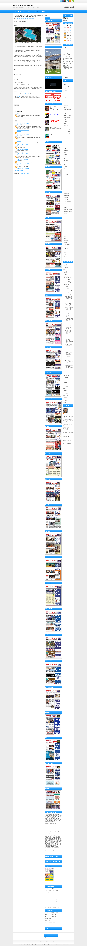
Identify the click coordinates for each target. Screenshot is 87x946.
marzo (66, 378)
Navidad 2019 (66, 187)
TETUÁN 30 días (48, 918)
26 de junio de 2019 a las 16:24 (23, 123)
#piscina (16, 95)
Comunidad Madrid (67, 109)
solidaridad (66, 232)
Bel (18, 113)
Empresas (65, 142)
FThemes (22, 944)
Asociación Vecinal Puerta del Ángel (52, 907)
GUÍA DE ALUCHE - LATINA (23, 5)
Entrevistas (66, 144)
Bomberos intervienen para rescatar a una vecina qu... (69, 319)
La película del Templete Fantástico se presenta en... (68, 349)
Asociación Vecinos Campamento (51, 892)
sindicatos (65, 230)
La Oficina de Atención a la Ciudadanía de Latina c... (68, 371)
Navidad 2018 (66, 185)
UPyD (65, 246)
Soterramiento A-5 (67, 234)
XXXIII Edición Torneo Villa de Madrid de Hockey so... (69, 341)
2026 (65, 264)
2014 (65, 391)
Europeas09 (66, 150)
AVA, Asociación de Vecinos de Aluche (52, 890)
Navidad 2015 (66, 182)
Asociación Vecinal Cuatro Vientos (51, 905)
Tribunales (66, 242)
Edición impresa (36, 11)
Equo (65, 146)
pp (64, 217)
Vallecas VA (47, 920)
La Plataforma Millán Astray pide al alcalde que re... (69, 308)
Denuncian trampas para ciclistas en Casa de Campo (68, 297)
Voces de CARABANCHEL (50, 922)
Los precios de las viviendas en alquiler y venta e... (69, 315)
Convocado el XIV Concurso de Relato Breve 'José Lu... (69, 358)
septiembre (67, 282)
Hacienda (65, 156)
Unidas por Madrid (67, 244)
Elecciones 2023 (67, 137)
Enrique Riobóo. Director (67, 414)
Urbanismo (66, 248)
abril (66, 377)
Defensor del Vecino (67, 115)
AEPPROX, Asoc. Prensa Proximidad (52, 912)
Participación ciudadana (68, 209)
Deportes (30, 11)
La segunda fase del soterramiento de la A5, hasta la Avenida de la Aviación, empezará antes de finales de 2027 (55, 129)
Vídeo (65, 254)
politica (65, 215)
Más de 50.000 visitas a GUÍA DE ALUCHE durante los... (69, 362)
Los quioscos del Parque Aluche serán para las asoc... (68, 332)
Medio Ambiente (67, 174)
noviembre (67, 279)
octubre (66, 281)
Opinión (65, 207)
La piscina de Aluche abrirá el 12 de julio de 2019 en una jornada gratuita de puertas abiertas (28, 15)
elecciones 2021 (67, 135)
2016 (65, 388)
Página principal (48, 937)
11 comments (31, 18)
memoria (65, 176)
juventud (65, 166)
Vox (64, 258)
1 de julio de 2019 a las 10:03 (22, 140)
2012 (65, 395)
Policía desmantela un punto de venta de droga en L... (69, 312)
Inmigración (66, 160)
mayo (66, 375)
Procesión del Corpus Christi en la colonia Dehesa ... (69, 301)
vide (64, 250)
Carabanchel (66, 99)
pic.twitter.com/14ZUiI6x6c (22, 98)
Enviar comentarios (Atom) (24, 173)
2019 (65, 276)
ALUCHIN (65, 90)
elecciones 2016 (67, 131)
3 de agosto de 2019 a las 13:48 (23, 168)
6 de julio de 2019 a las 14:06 (22, 153)
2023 (65, 269)
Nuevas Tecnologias (67, 201)
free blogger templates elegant (51, 944)
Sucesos (65, 236)
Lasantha (31, 944)
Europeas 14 (66, 148)
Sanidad (65, 221)
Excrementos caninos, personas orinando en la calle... (69, 336)
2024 (65, 267)
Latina (65, 168)
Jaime (18, 160)
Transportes (66, 240)
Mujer (65, 178)
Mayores (65, 172)
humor (65, 158)
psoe (64, 219)
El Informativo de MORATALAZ (51, 914)
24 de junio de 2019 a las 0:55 (23, 118)
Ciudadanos (66, 103)
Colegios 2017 (66, 105)
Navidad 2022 (66, 193)
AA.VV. (65, 84)
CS (64, 111)
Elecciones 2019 (67, 133)
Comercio (65, 107)
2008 (65, 402)
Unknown (19, 124)
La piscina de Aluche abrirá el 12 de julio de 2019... (69, 290)
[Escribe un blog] (15, 105)
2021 (65, 272)
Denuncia (18, 18)
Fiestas (65, 152)
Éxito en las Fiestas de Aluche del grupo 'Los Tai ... (68, 353)
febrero (66, 380)
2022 (65, 271)
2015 (65, 390)
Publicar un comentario (19, 170)
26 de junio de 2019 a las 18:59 (23, 130)
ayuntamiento (66, 94)
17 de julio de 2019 (34, 100)
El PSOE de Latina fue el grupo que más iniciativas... (68, 345)
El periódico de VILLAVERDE (50, 916)
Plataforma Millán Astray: (55, 108)
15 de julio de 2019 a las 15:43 (23, 163)
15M (64, 82)
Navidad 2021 (66, 191)
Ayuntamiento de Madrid (49, 888)
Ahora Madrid (66, 86)
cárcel (65, 101)
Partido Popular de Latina (50, 896)
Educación (66, 125)
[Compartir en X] (17, 105)
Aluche (65, 88)
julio (66, 286)
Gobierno (65, 154)
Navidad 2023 (66, 195)
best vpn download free (60, 944)
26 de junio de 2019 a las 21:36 (23, 134)
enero (66, 382)
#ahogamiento (27, 93)
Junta (65, 164)
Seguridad (65, 223)
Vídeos (24, 11)
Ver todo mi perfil (67, 443)
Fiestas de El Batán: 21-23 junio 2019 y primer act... (69, 304)
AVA (64, 92)
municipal (65, 180)
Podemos (65, 213)
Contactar (43, 11)
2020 (65, 274)
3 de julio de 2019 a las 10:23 (22, 149)
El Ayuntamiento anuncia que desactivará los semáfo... (68, 327)
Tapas (65, 238)
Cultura (19, 11)
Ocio (27, 18)
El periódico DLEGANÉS (50, 924)
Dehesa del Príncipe (67, 117)
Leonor (18, 154)
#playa (22, 95)
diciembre (67, 277)
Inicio (15, 11)
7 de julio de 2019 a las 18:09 (22, 159)
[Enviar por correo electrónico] (14, 105)
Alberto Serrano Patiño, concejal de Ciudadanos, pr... (69, 323)
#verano (26, 95)
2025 (65, 265)
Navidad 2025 (66, 199)
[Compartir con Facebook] (18, 105)
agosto (66, 284)
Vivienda (65, 256)
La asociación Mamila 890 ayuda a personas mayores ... (69, 367)
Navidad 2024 (66, 197)
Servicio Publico (67, 225)
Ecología (65, 123)
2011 (65, 397)
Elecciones (66, 127)
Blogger (57, 883)
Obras (25, 18)
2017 (65, 386)
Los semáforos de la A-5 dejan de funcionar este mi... (69, 293)
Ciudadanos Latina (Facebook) (51, 901)
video (65, 252)
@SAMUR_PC (19, 96)
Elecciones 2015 (67, 129)
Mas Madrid (66, 170)
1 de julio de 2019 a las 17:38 (22, 144)
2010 (65, 398)
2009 (65, 400)
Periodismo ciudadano (68, 211)
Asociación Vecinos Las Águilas (51, 894)
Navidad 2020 (66, 189)
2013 (65, 393)
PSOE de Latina (48, 903)
